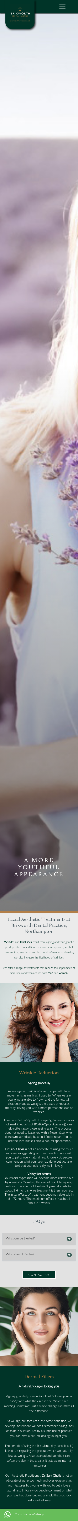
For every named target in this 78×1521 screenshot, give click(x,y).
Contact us (39, 1275)
